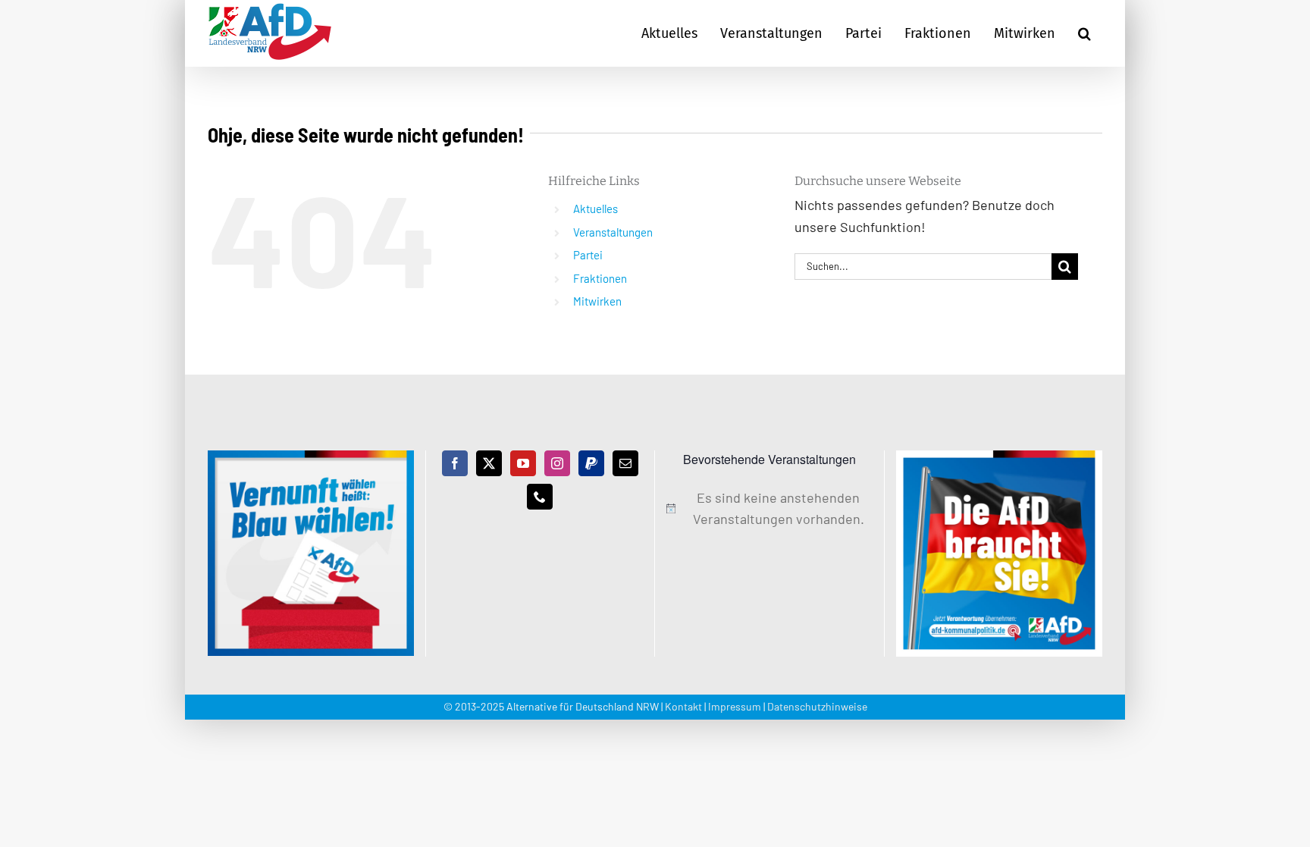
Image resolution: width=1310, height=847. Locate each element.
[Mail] (625, 463)
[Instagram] (557, 463)
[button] (1084, 33)
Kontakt (683, 706)
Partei (588, 255)
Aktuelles (595, 208)
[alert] (769, 509)
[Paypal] (591, 463)
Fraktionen (600, 278)
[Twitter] (489, 463)
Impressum (734, 706)
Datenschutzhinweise (817, 706)
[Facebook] (455, 463)
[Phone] (540, 497)
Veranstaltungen (613, 232)
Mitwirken (597, 301)
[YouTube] (523, 463)
